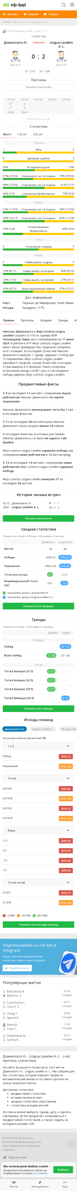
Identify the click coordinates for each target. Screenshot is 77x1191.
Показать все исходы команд (38, 924)
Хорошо (63, 1169)
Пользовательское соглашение (21, 1146)
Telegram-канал (17, 1157)
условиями (41, 1173)
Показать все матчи (38, 518)
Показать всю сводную (38, 606)
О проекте (9, 1149)
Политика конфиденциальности (22, 1142)
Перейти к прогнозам (38, 87)
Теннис (7, 21)
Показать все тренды (38, 708)
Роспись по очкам (38, 119)
